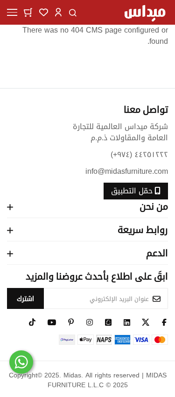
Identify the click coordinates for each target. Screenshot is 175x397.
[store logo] (144, 12)
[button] (58, 12)
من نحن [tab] (154, 206)
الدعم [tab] (157, 252)
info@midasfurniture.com (126, 171)
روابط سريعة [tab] (143, 229)
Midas (72, 375)
